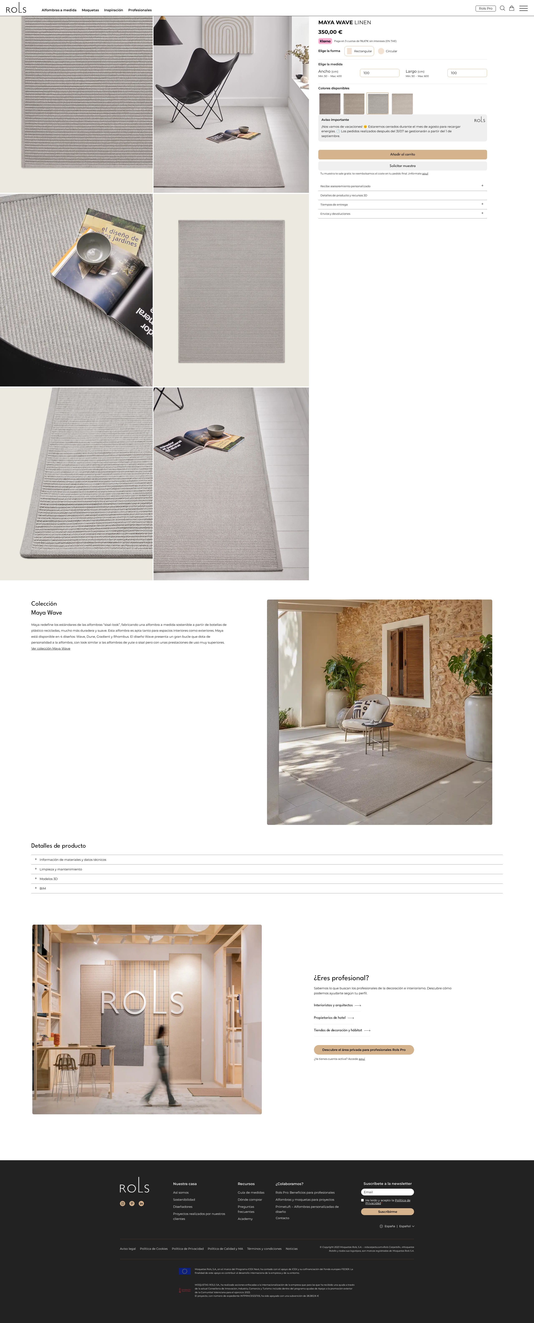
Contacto (282, 1218)
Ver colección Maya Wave (50, 648)
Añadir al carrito (402, 154)
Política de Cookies (154, 1249)
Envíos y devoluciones (335, 213)
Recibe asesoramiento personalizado (345, 186)
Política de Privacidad (188, 1249)
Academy (245, 1219)
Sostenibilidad (184, 1200)
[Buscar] (502, 8)
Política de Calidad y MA (225, 1249)
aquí (362, 1058)
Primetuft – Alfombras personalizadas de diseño (307, 1209)
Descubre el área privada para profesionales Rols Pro (364, 1050)
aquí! (425, 173)
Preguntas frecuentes (246, 1209)
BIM (43, 888)
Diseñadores (182, 1207)
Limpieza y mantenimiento (61, 869)
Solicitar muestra (403, 166)
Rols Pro (485, 8)
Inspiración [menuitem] (113, 10)
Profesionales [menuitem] (140, 10)
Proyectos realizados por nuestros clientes (199, 1216)
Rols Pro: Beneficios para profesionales (305, 1192)
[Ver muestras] (512, 8)
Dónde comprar (250, 1200)
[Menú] (523, 9)
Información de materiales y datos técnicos (73, 860)
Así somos (181, 1192)
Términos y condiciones (264, 1249)
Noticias (292, 1249)
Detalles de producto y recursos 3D (343, 195)
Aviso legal (128, 1249)
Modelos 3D (49, 879)
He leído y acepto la (387, 1202)
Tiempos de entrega (334, 204)
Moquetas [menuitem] (90, 10)
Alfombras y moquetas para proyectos (305, 1200)
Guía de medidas (251, 1192)
